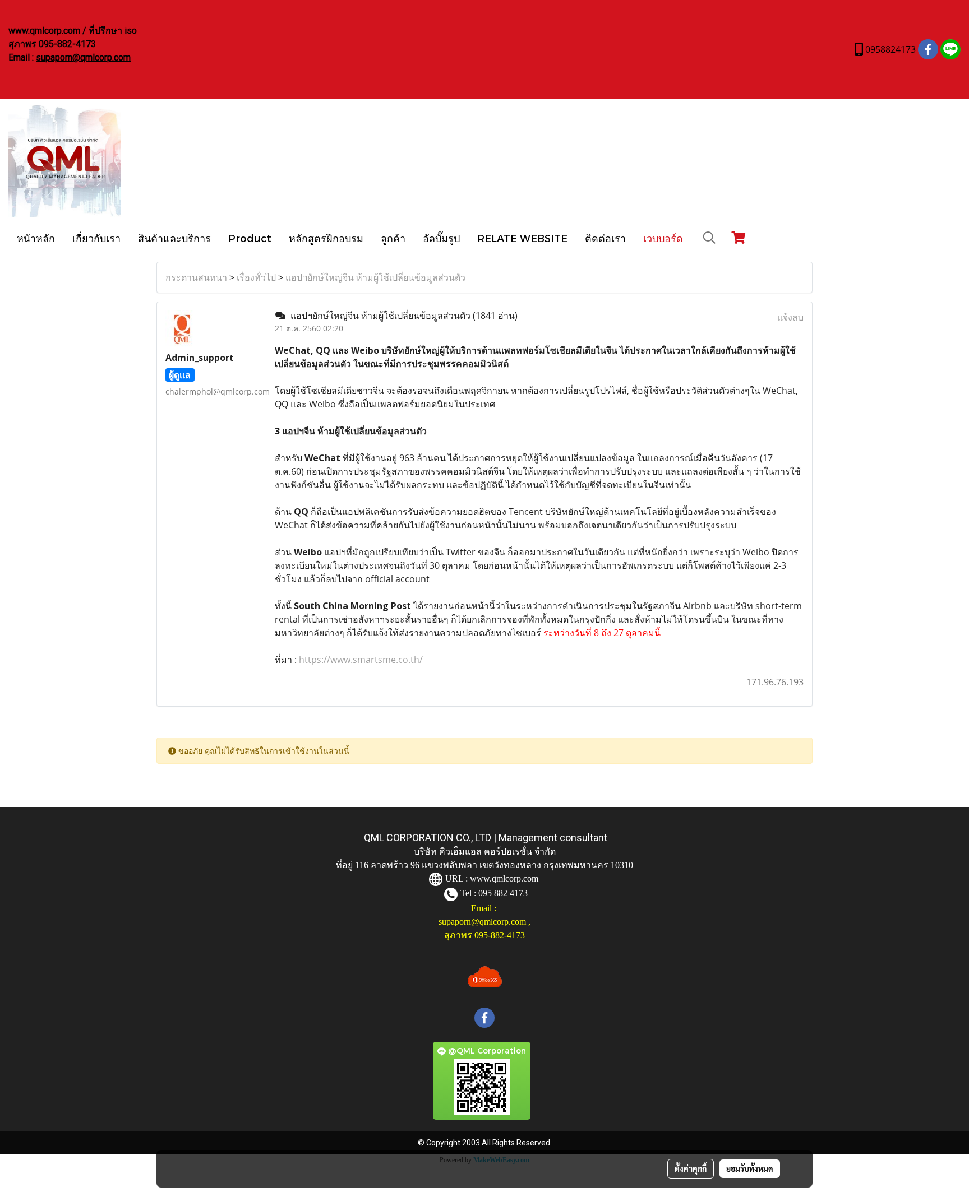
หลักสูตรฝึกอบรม (326, 238)
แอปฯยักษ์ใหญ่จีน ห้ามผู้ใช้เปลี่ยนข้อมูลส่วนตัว (375, 277)
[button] (709, 237)
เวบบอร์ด (663, 238)
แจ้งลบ (790, 317)
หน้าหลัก (36, 238)
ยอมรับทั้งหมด (749, 1168)
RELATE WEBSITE (522, 238)
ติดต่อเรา (605, 238)
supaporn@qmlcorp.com (83, 57)
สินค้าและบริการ (174, 238)
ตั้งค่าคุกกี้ (691, 1168)
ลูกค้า (393, 238)
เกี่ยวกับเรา (96, 238)
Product (249, 238)
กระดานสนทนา (196, 277)
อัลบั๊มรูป (441, 238)
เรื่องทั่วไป (256, 277)
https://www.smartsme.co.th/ (360, 659)
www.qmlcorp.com (504, 878)
